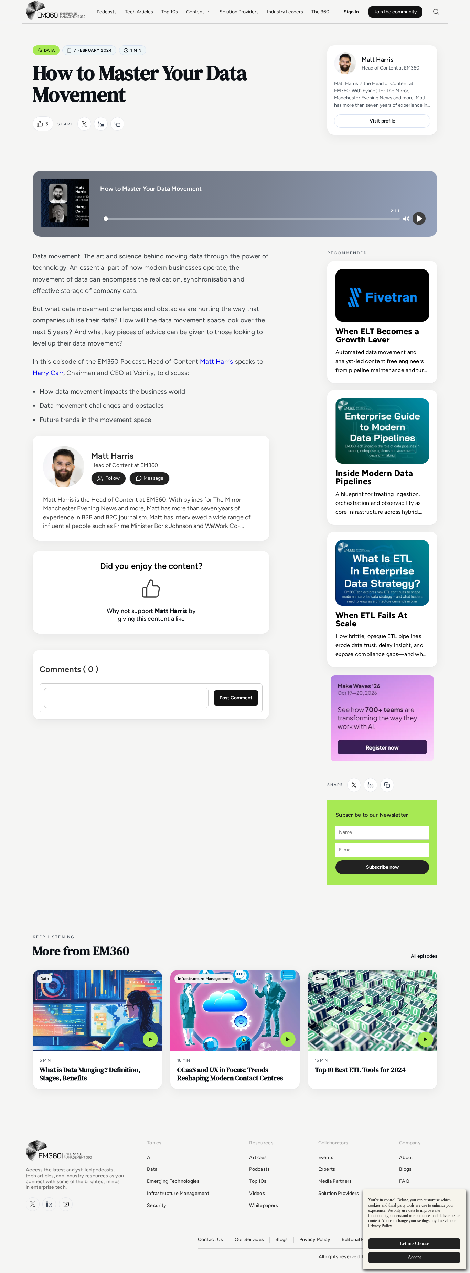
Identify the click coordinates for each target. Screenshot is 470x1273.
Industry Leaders (285, 12)
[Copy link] (117, 124)
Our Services (249, 1239)
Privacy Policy (315, 1239)
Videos (257, 1193)
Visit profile (382, 121)
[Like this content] (39, 123)
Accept (414, 1257)
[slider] (252, 218)
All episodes (424, 956)
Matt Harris (216, 361)
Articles (258, 1157)
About (406, 1157)
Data (49, 50)
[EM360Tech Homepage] (60, 1164)
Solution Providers (239, 12)
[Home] (57, 19)
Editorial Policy (358, 1239)
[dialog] (414, 1229)
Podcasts (107, 12)
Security (156, 1205)
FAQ (404, 1181)
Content (195, 12)
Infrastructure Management (178, 1193)
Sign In (351, 12)
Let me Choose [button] (414, 1243)
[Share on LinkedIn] (101, 124)
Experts (326, 1169)
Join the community (395, 12)
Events (326, 1157)
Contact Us (210, 1239)
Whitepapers (263, 1205)
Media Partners (335, 1181)
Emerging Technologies (173, 1181)
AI (149, 1157)
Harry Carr (48, 373)
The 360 (320, 12)
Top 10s (169, 12)
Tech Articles (139, 12)
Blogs (405, 1169)
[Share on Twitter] (84, 124)
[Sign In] (109, 478)
